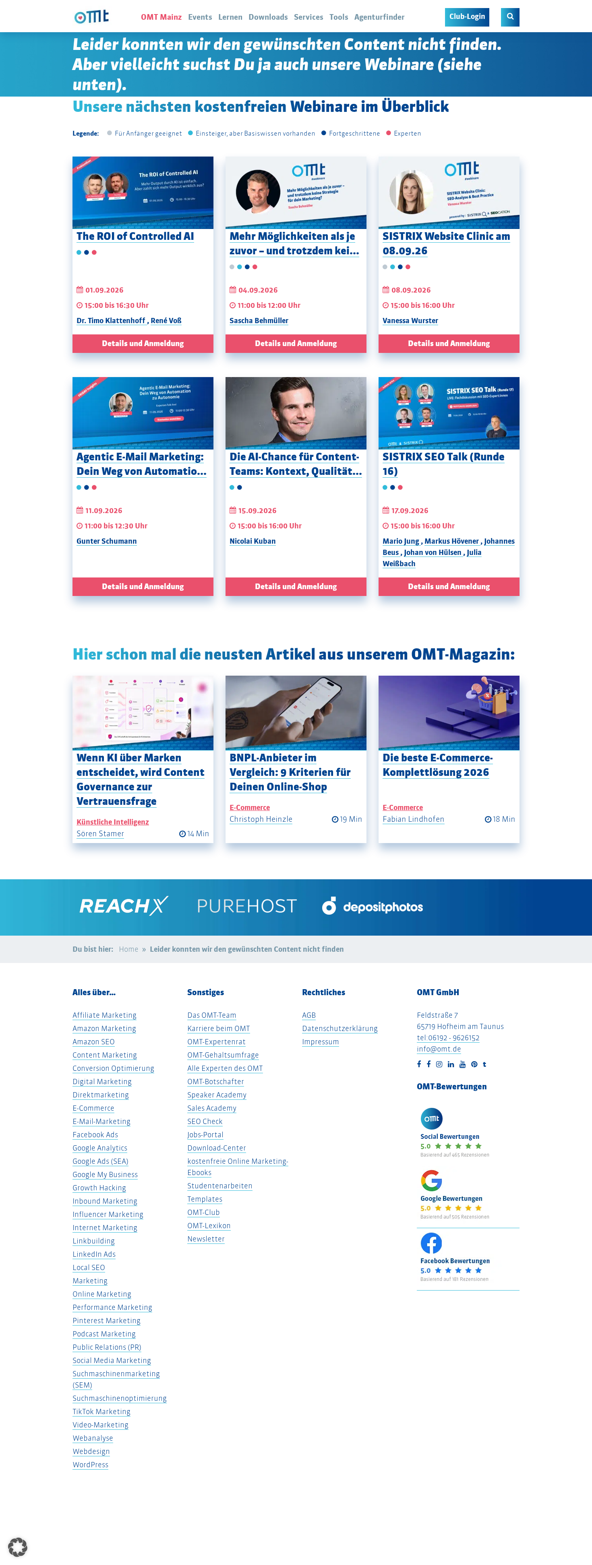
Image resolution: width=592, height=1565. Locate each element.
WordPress (90, 1464)
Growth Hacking (99, 1187)
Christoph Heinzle (261, 819)
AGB (309, 1015)
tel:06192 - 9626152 (448, 1037)
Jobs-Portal (205, 1134)
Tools (338, 16)
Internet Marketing (104, 1227)
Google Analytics (99, 1148)
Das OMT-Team (211, 1015)
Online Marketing (101, 1294)
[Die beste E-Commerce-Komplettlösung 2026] (449, 713)
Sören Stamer (100, 833)
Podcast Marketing (104, 1333)
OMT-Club (203, 1212)
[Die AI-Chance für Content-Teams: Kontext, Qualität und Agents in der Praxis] (296, 413)
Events (200, 16)
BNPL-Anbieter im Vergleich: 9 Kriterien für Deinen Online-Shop (290, 772)
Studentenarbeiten (220, 1185)
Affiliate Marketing (104, 1015)
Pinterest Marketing (106, 1320)
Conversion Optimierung (113, 1068)
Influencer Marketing (107, 1214)
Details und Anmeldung (143, 343)
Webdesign (91, 1451)
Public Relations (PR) (106, 1347)
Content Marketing (104, 1055)
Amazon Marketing (104, 1028)
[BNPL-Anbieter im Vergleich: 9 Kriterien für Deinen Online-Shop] (296, 713)
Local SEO (88, 1267)
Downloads (268, 16)
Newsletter (206, 1238)
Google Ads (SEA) (100, 1161)
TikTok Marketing (101, 1411)
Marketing (90, 1280)
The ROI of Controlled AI (135, 236)
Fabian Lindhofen (414, 819)
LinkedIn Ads (94, 1254)
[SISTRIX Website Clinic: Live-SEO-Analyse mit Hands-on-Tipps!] (449, 193)
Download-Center (216, 1148)
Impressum (320, 1041)
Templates (204, 1199)
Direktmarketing (100, 1094)
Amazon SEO (93, 1041)
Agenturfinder (379, 16)
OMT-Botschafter (215, 1081)
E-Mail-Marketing (101, 1121)
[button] (17, 1547)
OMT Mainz (161, 16)
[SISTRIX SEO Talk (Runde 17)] (449, 413)
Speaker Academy (216, 1094)
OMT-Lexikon (209, 1225)
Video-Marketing (100, 1424)
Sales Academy (211, 1108)
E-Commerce (250, 807)
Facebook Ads (95, 1134)
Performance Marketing (112, 1307)
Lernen (230, 16)
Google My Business (105, 1174)
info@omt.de (439, 1049)
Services (308, 16)
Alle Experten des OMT (225, 1068)
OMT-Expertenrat (216, 1041)
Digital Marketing (102, 1081)
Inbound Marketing (104, 1201)
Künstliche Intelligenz (113, 822)
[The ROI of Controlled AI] (142, 193)
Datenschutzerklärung (340, 1028)
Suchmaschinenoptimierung (119, 1398)
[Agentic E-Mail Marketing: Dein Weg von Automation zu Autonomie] (142, 413)
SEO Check (205, 1121)
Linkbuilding (93, 1240)
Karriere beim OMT (218, 1028)
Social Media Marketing (111, 1360)
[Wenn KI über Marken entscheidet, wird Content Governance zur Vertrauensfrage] (142, 713)
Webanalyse (92, 1438)
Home (129, 949)
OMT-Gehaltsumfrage (223, 1055)
